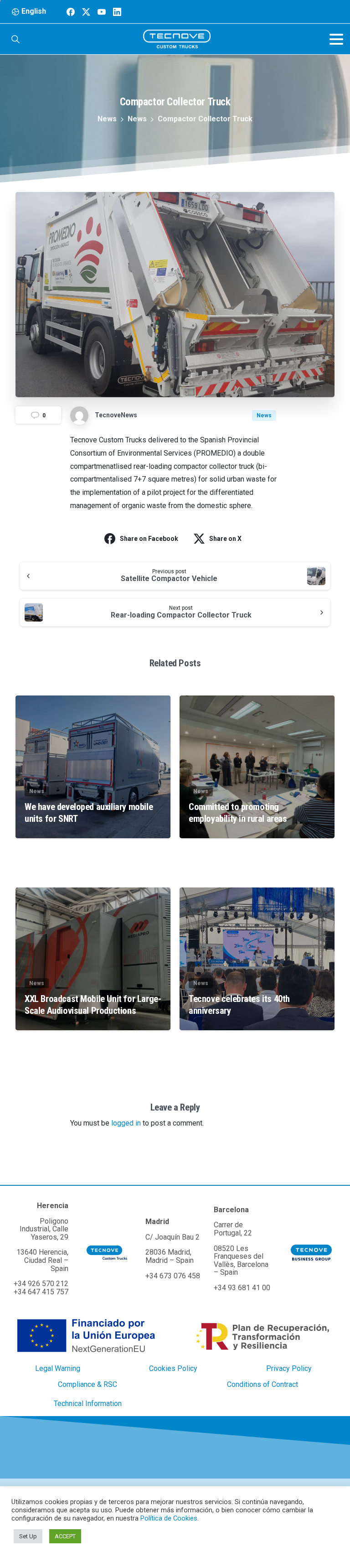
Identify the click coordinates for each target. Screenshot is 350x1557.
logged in (126, 1123)
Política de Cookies (168, 1518)
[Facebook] (70, 12)
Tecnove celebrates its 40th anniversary (239, 1004)
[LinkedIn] (117, 12)
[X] (86, 12)
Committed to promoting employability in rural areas (238, 812)
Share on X (225, 538)
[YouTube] (101, 12)
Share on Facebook (149, 538)
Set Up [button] (28, 1536)
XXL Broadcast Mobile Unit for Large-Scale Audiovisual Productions (93, 1004)
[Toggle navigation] (336, 39)
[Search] (15, 39)
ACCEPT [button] (65, 1536)
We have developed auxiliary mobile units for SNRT (89, 812)
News (107, 118)
